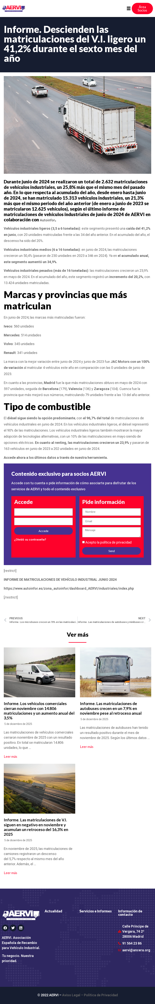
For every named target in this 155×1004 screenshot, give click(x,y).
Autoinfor (47, 220)
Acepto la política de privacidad (108, 542)
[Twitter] (13, 927)
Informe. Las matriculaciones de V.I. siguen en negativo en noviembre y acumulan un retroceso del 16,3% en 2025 (36, 826)
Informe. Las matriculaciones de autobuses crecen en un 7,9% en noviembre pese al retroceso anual (111, 708)
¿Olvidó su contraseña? (30, 539)
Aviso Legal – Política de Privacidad (90, 995)
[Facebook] (5, 927)
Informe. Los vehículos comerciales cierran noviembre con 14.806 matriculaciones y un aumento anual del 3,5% (39, 710)
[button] (128, 8)
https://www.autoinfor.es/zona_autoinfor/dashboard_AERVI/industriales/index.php (69, 588)
